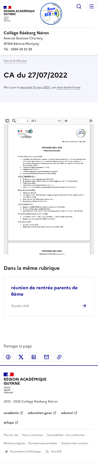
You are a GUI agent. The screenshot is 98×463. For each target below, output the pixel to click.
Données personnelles (42, 443)
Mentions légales (14, 443)
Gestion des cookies (74, 443)
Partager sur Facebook (8, 357)
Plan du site (11, 435)
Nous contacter (32, 435)
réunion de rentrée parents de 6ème (44, 291)
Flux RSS (56, 451)
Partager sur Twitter (21, 357)
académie (11, 413)
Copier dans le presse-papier (59, 357)
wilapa (9, 422)
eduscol (67, 413)
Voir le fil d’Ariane (15, 61)
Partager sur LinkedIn (33, 357)
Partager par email (46, 357)
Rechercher (78, 6)
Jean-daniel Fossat (68, 87)
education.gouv (40, 413)
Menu (91, 6)
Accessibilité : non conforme (65, 435)
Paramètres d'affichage (25, 451)
